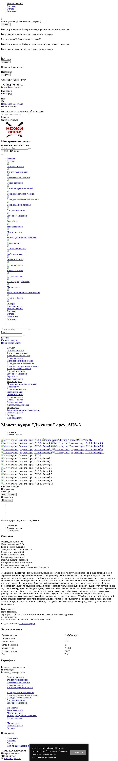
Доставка (11, 6)
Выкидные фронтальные (19, 205)
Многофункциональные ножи (22, 237)
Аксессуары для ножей (18, 281)
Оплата (10, 8)
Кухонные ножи (15, 265)
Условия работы (15, 3)
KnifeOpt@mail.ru (12, 758)
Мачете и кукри (14, 232)
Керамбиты (12, 221)
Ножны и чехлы (15, 270)
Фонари (11, 303)
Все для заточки (15, 276)
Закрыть (5, 24)
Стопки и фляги (15, 298)
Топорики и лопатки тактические (23, 292)
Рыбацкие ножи (15, 254)
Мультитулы (13, 287)
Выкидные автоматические (20, 194)
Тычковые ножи (15, 226)
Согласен (78, 752)
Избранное (7, 500)
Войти (4, 87)
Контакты (12, 11)
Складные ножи (15, 183)
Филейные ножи (15, 259)
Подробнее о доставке (12, 104)
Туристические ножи (17, 172)
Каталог (11, 161)
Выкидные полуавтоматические (23, 199)
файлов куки (50, 757)
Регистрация (14, 87)
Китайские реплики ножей (20, 188)
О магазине (12, 316)
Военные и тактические (18, 177)
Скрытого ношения (16, 248)
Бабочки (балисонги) (17, 216)
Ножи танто (13, 243)
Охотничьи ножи (15, 166)
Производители (14, 306)
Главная (11, 158)
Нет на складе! (8, 494)
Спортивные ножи (16, 210)
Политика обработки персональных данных (28, 746)
